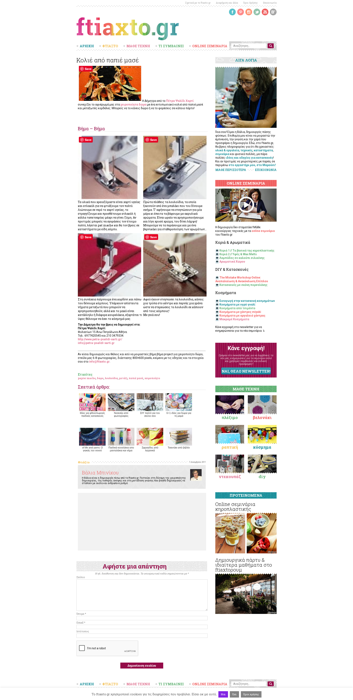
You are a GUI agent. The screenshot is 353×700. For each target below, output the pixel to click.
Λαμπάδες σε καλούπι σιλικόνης (242, 258)
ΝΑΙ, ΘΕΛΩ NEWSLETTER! (246, 371)
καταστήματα (263, 150)
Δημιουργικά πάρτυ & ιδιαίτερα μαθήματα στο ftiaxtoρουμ (243, 565)
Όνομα (81, 613)
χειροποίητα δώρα (133, 104)
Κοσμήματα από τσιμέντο (237, 308)
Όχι (234, 694)
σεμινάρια (222, 154)
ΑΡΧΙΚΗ (87, 46)
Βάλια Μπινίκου (100, 472)
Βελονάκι (262, 417)
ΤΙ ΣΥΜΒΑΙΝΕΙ (171, 46)
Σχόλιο (80, 577)
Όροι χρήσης (251, 694)
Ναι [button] (223, 694)
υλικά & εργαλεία (227, 150)
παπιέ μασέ (136, 378)
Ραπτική (230, 447)
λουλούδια (111, 378)
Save (88, 69)
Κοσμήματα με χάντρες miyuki (240, 311)
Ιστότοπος (82, 631)
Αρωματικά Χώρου (232, 261)
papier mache (87, 378)
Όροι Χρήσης (250, 2)
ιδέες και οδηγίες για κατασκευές (249, 157)
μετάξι (123, 378)
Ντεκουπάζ (230, 476)
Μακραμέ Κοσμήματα (234, 319)
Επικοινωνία (270, 2)
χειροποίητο (152, 378)
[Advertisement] (142, 521)
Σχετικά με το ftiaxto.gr (198, 2)
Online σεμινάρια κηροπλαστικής (235, 506)
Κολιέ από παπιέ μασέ (107, 60)
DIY (262, 476)
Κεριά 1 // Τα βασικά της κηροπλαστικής (246, 250)
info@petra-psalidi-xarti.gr (96, 343)
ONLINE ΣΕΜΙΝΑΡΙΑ (209, 46)
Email (80, 622)
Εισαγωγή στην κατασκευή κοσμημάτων (247, 300)
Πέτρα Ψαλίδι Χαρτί (180, 100)
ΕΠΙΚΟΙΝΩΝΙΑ (266, 170)
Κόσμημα (262, 447)
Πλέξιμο (230, 417)
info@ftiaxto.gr (99, 361)
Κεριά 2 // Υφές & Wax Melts (238, 254)
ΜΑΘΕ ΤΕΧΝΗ (138, 46)
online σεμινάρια (263, 231)
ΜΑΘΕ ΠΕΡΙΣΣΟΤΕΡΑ (230, 170)
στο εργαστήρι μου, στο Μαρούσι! (252, 165)
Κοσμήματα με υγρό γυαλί (237, 304)
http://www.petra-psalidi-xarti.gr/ (100, 339)
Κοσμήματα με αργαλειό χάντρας (242, 315)
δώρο (100, 378)
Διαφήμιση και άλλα (227, 2)
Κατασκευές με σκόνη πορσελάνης (243, 285)
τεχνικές (246, 150)
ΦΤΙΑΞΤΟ (110, 46)
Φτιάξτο (83, 462)
